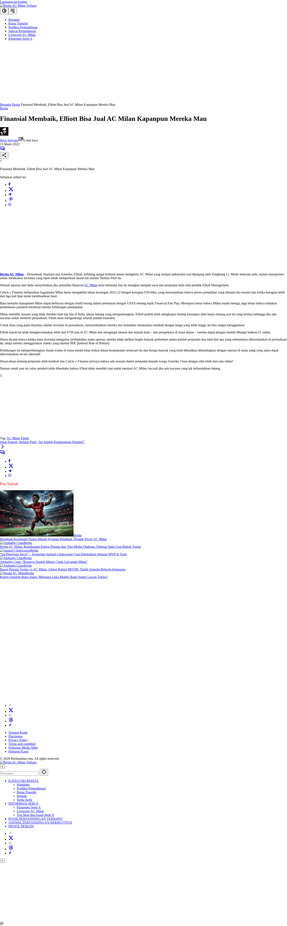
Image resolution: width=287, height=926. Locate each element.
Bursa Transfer (26, 792)
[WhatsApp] (9, 205)
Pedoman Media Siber (23, 747)
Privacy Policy (18, 740)
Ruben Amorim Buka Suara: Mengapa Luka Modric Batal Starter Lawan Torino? (54, 577)
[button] (4, 11)
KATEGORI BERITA (23, 781)
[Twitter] (10, 190)
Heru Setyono (9, 140)
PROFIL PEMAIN (21, 826)
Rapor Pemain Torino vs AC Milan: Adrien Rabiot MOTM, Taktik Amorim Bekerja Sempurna (62, 569)
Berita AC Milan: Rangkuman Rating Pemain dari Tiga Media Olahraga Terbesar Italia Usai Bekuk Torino (70, 546)
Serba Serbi (24, 800)
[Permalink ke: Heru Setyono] (4, 134)
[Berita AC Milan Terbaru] (18, 5)
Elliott (25, 438)
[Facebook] (9, 184)
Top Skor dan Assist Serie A (35, 815)
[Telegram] (9, 195)
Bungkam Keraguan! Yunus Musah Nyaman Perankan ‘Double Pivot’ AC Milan (53, 539)
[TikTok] (10, 725)
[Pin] (10, 200)
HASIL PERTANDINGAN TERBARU (35, 818)
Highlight (23, 784)
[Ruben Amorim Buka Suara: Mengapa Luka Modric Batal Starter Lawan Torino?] (13, 573)
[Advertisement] (126, 73)
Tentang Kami (17, 732)
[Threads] (10, 721)
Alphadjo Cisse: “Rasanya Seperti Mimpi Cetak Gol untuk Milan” (44, 562)
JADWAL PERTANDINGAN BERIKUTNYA (40, 822)
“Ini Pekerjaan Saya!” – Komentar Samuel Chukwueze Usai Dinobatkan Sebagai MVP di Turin (63, 554)
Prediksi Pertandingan (31, 788)
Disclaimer (15, 736)
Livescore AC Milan (30, 811)
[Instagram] (10, 715)
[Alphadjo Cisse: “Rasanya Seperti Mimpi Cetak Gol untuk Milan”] (12, 558)
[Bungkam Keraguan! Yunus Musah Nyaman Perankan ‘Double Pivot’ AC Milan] (37, 535)
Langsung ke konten (13, 2)
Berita (4, 108)
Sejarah (22, 796)
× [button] (2, 766)
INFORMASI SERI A (23, 803)
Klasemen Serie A (29, 807)
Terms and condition (22, 744)
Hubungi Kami (18, 751)
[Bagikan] (4, 155)
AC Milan (90, 285)
